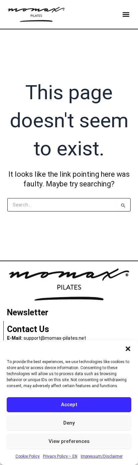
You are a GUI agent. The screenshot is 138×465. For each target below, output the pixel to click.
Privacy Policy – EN (60, 456)
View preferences (69, 441)
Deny (69, 423)
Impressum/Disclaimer (102, 456)
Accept (69, 405)
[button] (128, 348)
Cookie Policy (27, 456)
